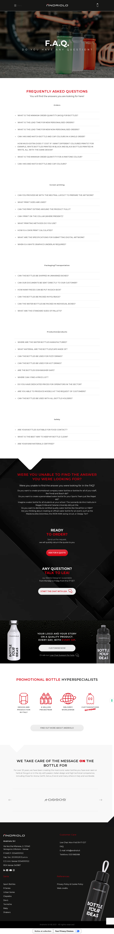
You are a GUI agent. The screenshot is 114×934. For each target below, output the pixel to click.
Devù (5, 900)
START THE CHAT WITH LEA (54, 591)
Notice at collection (43, 931)
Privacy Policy (63, 884)
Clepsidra (7, 896)
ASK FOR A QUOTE (57, 553)
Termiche (7, 904)
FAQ (62, 846)
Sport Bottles (9, 884)
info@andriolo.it (73, 850)
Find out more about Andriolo (57, 728)
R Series (6, 888)
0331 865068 (74, 854)
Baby (5, 908)
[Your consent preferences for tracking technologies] (112, 700)
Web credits (62, 888)
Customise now (57, 648)
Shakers (6, 912)
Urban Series (9, 892)
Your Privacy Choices (64, 931)
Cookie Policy (77, 884)
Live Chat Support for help (62, 655)
